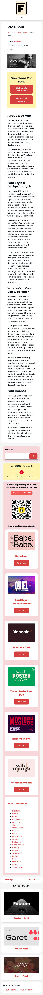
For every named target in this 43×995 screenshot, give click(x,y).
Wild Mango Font (21, 782)
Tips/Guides (17, 867)
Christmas (17, 822)
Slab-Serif (16, 861)
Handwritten (18, 844)
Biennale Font (21, 647)
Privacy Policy (26, 990)
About (6, 990)
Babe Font (21, 556)
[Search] (33, 456)
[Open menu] (21, 17)
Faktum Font (21, 918)
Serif (26, 32)
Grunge (15, 839)
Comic (15, 825)
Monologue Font (22, 738)
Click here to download (21, 89)
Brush (14, 816)
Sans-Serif (17, 853)
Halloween (17, 842)
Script (15, 856)
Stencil (15, 864)
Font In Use (17, 836)
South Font (21, 976)
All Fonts (18, 32)
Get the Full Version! (21, 99)
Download (21, 563)
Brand (15, 813)
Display (15, 833)
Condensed (17, 828)
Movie (15, 850)
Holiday (15, 847)
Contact (14, 990)
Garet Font (21, 948)
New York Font (33, 880)
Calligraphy (17, 819)
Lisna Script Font (10, 880)
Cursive (15, 830)
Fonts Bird (18, 41)
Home (10, 32)
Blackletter (17, 811)
